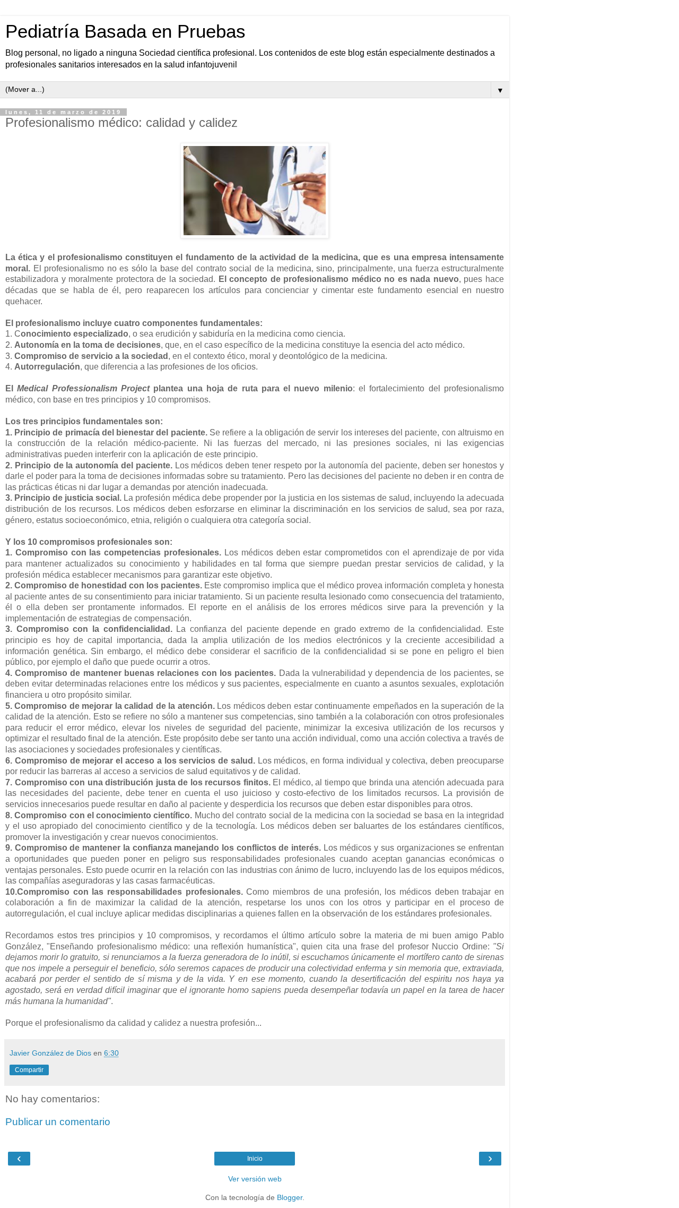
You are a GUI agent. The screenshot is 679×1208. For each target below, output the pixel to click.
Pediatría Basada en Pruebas (125, 31)
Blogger (289, 1197)
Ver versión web (255, 1179)
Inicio (255, 1158)
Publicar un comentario (57, 1121)
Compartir (29, 1070)
